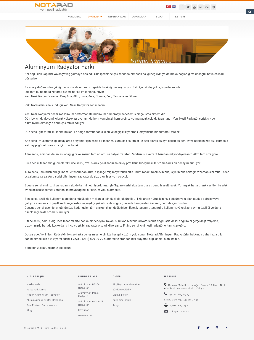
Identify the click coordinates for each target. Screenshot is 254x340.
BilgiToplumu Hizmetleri (127, 284)
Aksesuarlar (85, 315)
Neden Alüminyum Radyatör (43, 295)
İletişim (117, 305)
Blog (29, 310)
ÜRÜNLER (93, 16)
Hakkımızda (33, 284)
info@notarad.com (180, 311)
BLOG (159, 16)
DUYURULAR (139, 16)
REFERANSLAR (117, 16)
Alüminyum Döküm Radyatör (89, 286)
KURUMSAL (74, 16)
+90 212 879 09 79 (179, 294)
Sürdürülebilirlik (122, 289)
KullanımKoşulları (123, 300)
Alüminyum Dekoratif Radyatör (90, 303)
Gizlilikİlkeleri (120, 295)
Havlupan (83, 310)
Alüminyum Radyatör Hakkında (45, 300)
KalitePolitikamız (36, 289)
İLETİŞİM (179, 16)
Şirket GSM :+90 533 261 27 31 (181, 299)
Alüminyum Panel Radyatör (88, 295)
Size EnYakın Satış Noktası (42, 305)
